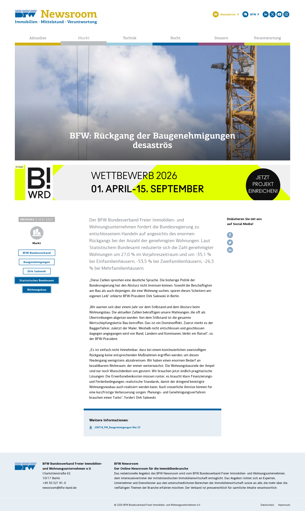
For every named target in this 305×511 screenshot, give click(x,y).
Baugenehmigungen (36, 262)
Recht (176, 38)
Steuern (221, 38)
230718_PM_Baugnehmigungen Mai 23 (117, 427)
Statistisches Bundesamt (36, 280)
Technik (129, 38)
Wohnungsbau (36, 289)
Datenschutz (267, 504)
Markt (83, 38)
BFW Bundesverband (37, 253)
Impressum (284, 504)
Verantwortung (267, 38)
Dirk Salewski (37, 271)
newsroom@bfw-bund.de (59, 488)
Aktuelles (37, 38)
